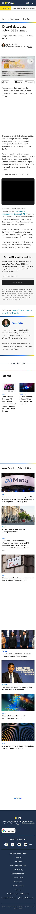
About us (18, 858)
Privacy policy (18, 870)
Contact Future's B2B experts (18, 894)
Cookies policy (18, 878)
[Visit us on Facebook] (6, 844)
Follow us (19, 82)
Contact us (18, 862)
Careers (18, 890)
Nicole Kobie (13, 44)
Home (4, 19)
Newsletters (18, 882)
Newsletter (31, 82)
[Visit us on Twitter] (12, 844)
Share (6, 82)
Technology (15, 19)
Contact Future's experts (18, 854)
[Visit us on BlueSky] (25, 844)
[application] (18, 190)
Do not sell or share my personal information (18, 898)
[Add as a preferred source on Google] (9, 830)
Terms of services (26, 289)
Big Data (26, 19)
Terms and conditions (18, 866)
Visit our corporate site (25, 823)
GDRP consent (18, 886)
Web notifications (18, 874)
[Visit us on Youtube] (19, 844)
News (30, 47)
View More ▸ (18, 798)
